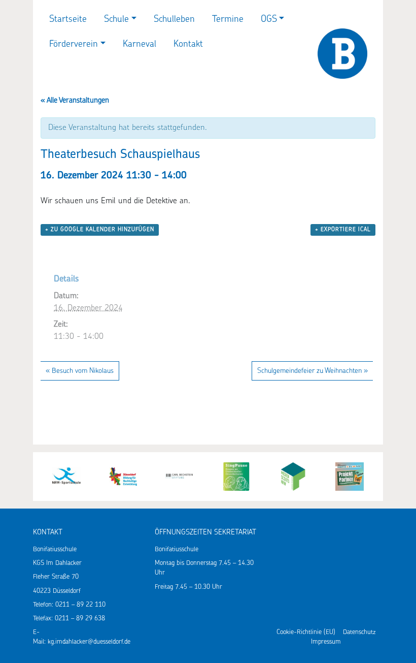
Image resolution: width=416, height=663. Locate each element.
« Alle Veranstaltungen (75, 101)
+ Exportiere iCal (343, 230)
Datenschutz (359, 632)
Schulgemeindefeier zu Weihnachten (312, 371)
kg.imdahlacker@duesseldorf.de (89, 642)
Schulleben (174, 19)
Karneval (139, 44)
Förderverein (73, 44)
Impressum (326, 642)
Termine (228, 19)
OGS (269, 19)
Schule (116, 19)
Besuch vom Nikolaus (80, 371)
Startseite (68, 19)
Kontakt (188, 44)
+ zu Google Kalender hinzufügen (99, 230)
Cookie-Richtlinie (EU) (305, 632)
